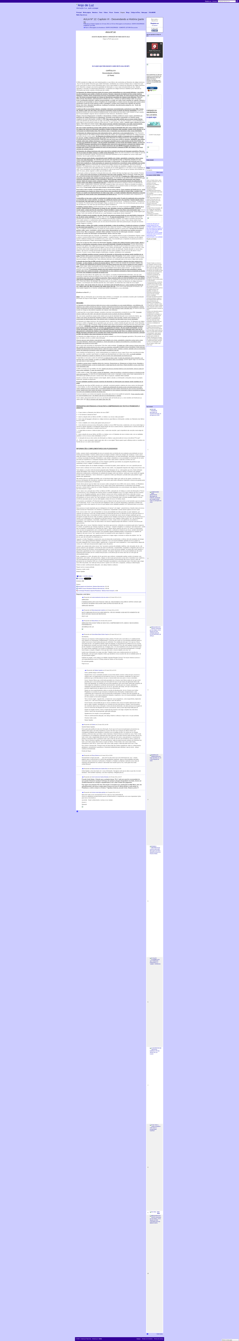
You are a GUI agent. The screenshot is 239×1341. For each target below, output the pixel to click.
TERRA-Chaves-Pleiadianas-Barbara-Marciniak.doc (91, 588)
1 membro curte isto (88, 576)
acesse (155, 25)
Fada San (88, 1339)
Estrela (93, 724)
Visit (149, 142)
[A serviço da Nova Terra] (154, 101)
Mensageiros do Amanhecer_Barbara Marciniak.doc (91, 586)
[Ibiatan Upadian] (79, 23)
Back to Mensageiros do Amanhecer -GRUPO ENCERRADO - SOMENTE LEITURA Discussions (111, 27)
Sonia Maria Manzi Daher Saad (100, 634)
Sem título (158, 1212)
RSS (77, 811)
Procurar (237, 1)
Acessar (214, 1)
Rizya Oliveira (95, 755)
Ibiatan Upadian (95, 24)
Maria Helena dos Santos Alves (100, 768)
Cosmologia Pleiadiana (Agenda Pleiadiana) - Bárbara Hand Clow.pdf (96, 590)
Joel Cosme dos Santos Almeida (100, 777)
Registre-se (208, 1)
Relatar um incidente (147, 1339)
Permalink (83, 597)
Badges (139, 1339)
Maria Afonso (95, 620)
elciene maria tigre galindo (98, 792)
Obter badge (159, 172)
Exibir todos (160, 1334)
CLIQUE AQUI (151, 117)
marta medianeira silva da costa (100, 597)
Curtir (80, 576)
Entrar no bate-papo (227, 1340)
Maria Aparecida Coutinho (98, 610)
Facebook (81, 578)
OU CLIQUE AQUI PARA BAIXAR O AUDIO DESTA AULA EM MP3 (110, 66)
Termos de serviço (158, 1339)
